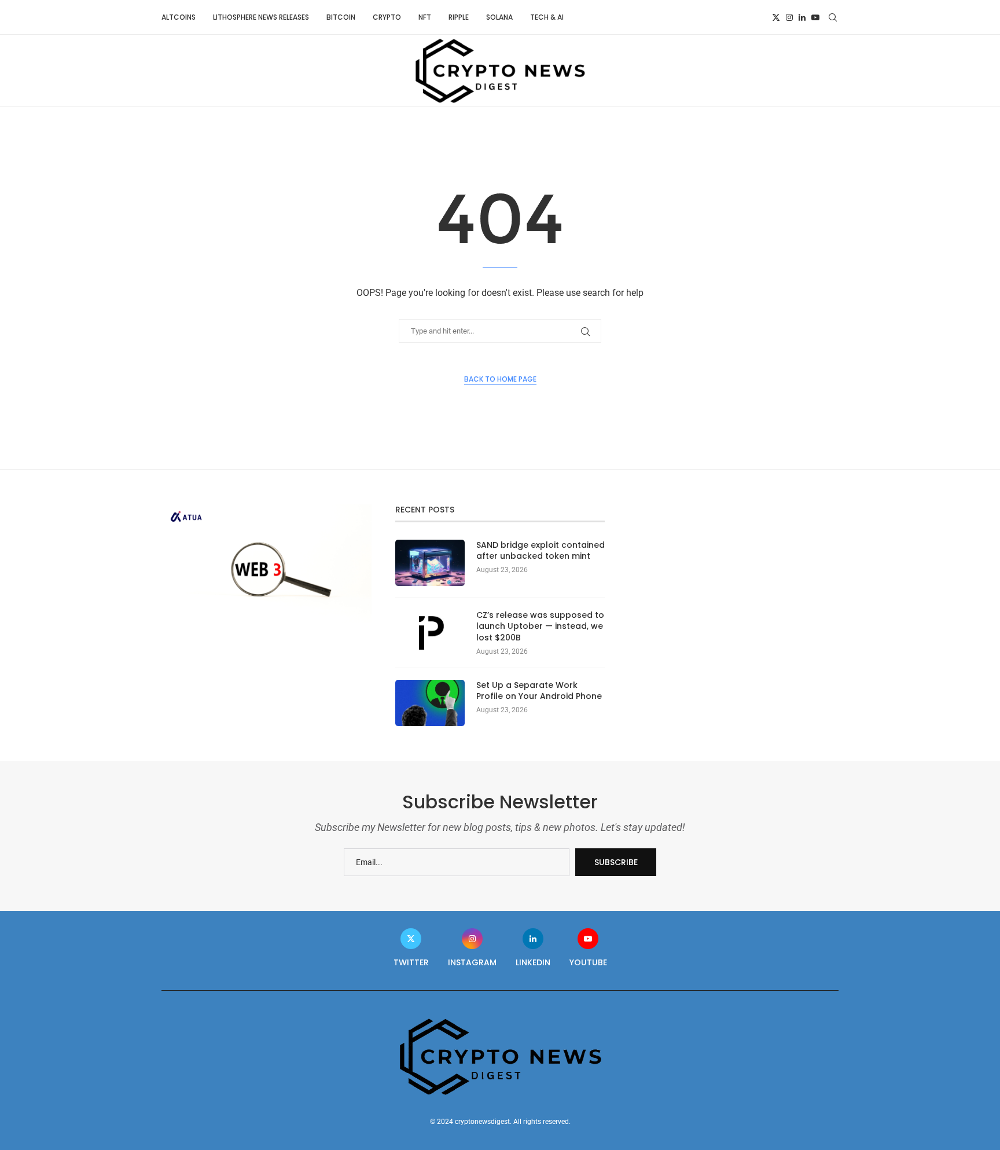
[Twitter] (776, 17)
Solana (499, 17)
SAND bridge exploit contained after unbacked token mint (540, 551)
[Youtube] (815, 17)
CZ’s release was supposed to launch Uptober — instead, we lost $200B (540, 626)
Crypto (387, 17)
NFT (424, 17)
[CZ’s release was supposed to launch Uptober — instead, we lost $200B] (430, 633)
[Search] (833, 17)
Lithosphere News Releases (261, 17)
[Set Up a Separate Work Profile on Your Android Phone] (430, 703)
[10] (266, 509)
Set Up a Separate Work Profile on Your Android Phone (539, 691)
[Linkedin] (802, 17)
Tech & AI (547, 17)
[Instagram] (789, 17)
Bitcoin (340, 17)
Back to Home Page (500, 379)
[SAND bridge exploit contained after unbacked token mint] (430, 563)
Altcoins (178, 17)
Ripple (458, 17)
